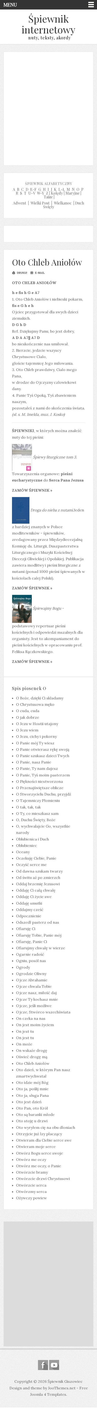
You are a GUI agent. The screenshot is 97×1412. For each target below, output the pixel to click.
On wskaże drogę (31, 1050)
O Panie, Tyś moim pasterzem (43, 775)
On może (24, 1044)
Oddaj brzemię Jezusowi (38, 883)
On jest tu (25, 1031)
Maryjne (72, 193)
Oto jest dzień (29, 1101)
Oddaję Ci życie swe (34, 896)
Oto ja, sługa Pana (32, 1095)
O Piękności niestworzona (39, 781)
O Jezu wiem (27, 730)
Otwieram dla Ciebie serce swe (44, 1140)
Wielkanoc (63, 202)
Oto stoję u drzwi (32, 1120)
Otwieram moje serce (36, 1146)
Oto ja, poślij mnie (32, 1088)
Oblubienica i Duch (32, 839)
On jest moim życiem (35, 1024)
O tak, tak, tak (28, 807)
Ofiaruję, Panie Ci (31, 941)
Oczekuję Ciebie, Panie (36, 858)
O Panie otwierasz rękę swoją (42, 749)
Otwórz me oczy (31, 1159)
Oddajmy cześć (30, 909)
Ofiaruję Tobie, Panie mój (38, 935)
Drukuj (21, 272)
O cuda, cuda (27, 710)
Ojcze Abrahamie (31, 980)
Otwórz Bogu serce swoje (39, 1153)
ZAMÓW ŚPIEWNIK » (32, 490)
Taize (48, 196)
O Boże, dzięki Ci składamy (39, 698)
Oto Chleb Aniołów (47, 262)
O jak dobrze (27, 717)
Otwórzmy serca (31, 1191)
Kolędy (57, 193)
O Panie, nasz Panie (33, 762)
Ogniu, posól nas (31, 960)
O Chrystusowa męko (35, 704)
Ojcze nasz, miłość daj (36, 992)
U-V (31, 193)
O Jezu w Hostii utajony (37, 723)
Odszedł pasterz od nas (37, 922)
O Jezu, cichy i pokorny (36, 736)
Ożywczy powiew (31, 1198)
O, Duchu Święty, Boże (35, 819)
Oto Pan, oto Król (32, 1108)
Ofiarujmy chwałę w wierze (40, 948)
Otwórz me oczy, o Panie (38, 1165)
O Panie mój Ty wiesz (35, 743)
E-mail (39, 272)
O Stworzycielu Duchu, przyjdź (43, 794)
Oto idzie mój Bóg (32, 1082)
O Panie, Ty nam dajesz (37, 768)
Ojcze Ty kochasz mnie (37, 999)
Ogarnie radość (30, 954)
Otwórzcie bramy (32, 1172)
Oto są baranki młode (35, 1114)
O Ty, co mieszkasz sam (37, 813)
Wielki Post (40, 202)
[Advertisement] (48, 107)
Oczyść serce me (31, 864)
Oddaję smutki (29, 903)
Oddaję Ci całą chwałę (36, 890)
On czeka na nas (30, 1018)
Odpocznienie (28, 916)
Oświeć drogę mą (31, 1056)
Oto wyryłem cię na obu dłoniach (45, 1127)
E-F (33, 189)
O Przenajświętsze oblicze (39, 787)
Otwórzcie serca (31, 1185)
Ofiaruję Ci (25, 928)
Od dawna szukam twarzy (39, 871)
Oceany (23, 851)
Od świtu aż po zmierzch (38, 877)
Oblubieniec (26, 845)
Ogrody (23, 967)
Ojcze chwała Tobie (34, 986)
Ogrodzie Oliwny (31, 973)
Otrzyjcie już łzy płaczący (39, 1133)
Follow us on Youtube (54, 1365)
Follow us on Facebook (43, 1365)
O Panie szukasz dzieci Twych (42, 755)
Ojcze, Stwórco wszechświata (43, 1012)
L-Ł (61, 189)
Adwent (19, 202)
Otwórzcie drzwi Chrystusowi (43, 1178)
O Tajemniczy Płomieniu (38, 800)
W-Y (40, 193)
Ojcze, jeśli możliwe (34, 1005)
